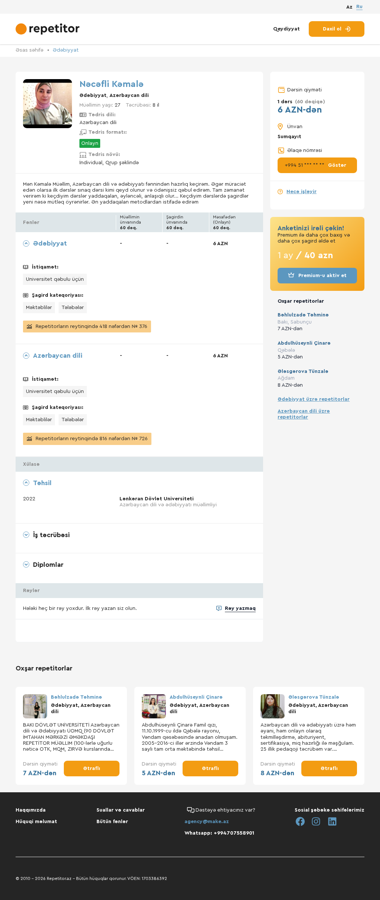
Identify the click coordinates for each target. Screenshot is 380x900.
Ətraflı (91, 768)
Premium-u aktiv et (322, 275)
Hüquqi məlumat (36, 821)
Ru (359, 6)
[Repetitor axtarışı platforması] (48, 29)
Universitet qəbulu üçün (55, 279)
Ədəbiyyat (66, 50)
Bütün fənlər (112, 821)
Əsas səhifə (29, 50)
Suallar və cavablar (120, 810)
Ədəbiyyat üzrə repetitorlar (314, 399)
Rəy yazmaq (240, 608)
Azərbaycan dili (129, 95)
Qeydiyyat (286, 29)
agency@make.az (206, 821)
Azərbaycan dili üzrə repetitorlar (304, 414)
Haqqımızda (31, 810)
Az (349, 7)
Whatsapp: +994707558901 (219, 833)
